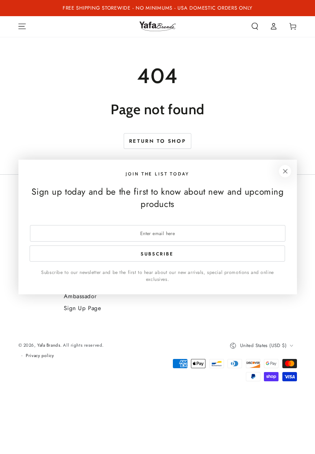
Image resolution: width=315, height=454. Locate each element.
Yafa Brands (48, 345)
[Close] (285, 171)
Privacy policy (40, 355)
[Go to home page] (157, 26)
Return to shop (157, 141)
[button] (254, 26)
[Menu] (22, 26)
